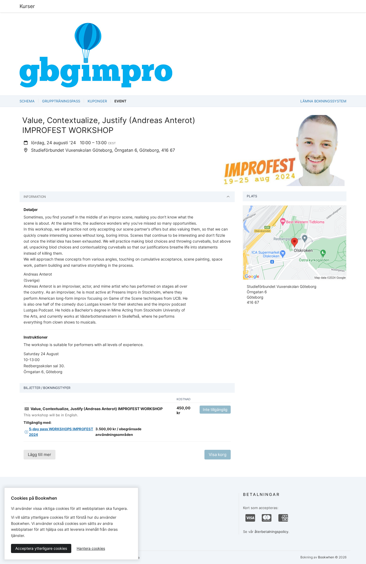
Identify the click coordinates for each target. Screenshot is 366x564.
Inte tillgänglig (215, 409)
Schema (27, 101)
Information (35, 197)
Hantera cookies (91, 548)
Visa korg (217, 454)
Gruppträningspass (61, 101)
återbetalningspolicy (271, 531)
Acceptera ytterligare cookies (41, 548)
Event (120, 101)
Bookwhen (326, 557)
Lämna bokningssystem (323, 101)
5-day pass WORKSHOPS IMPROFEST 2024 (61, 432)
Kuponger (97, 101)
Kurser (27, 6)
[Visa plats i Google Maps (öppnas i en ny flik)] (294, 242)
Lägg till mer (39, 454)
